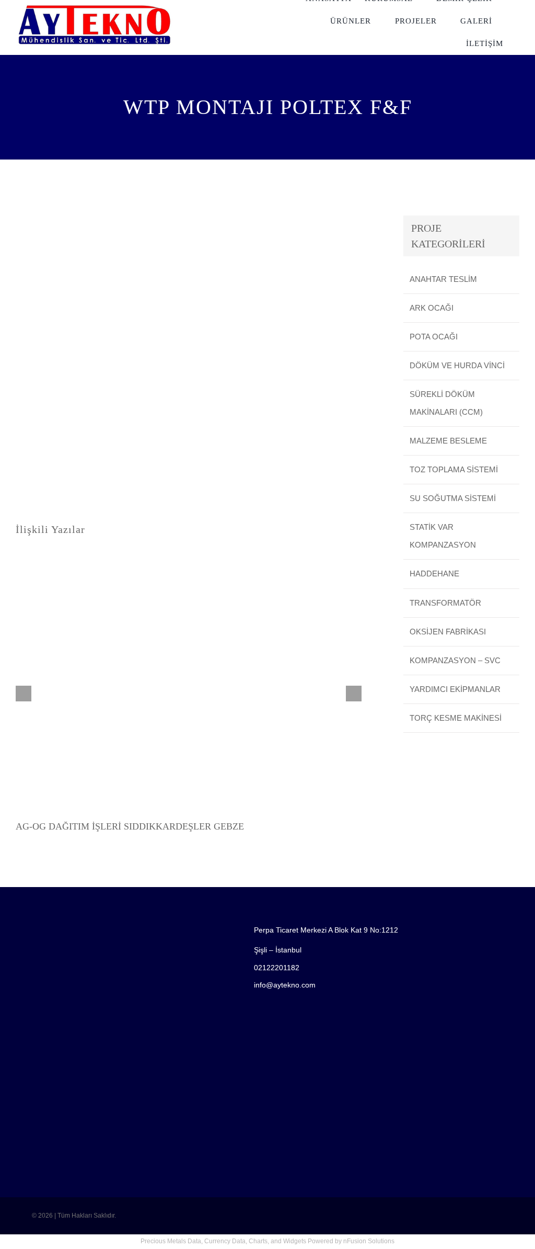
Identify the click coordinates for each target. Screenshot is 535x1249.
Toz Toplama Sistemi (454, 469)
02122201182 (276, 967)
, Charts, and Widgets (276, 1241)
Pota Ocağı (434, 336)
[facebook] (30, 1193)
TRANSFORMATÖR (445, 602)
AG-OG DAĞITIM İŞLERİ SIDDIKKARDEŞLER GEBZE (130, 826)
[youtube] (47, 1193)
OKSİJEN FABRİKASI (448, 631)
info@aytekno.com (285, 985)
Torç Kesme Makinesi (456, 717)
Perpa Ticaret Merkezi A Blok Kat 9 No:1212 (326, 930)
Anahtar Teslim (443, 279)
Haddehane (434, 573)
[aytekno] (94, 6)
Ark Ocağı (431, 307)
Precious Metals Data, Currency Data (193, 1241)
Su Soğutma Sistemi (453, 498)
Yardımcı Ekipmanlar (455, 689)
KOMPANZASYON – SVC (455, 660)
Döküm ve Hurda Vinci (457, 365)
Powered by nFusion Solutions (351, 1241)
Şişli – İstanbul (277, 950)
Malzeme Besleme (448, 440)
